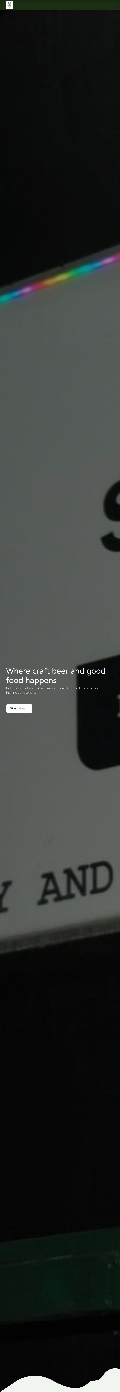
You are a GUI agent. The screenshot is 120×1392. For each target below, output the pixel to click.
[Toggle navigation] (111, 5)
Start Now (18, 708)
